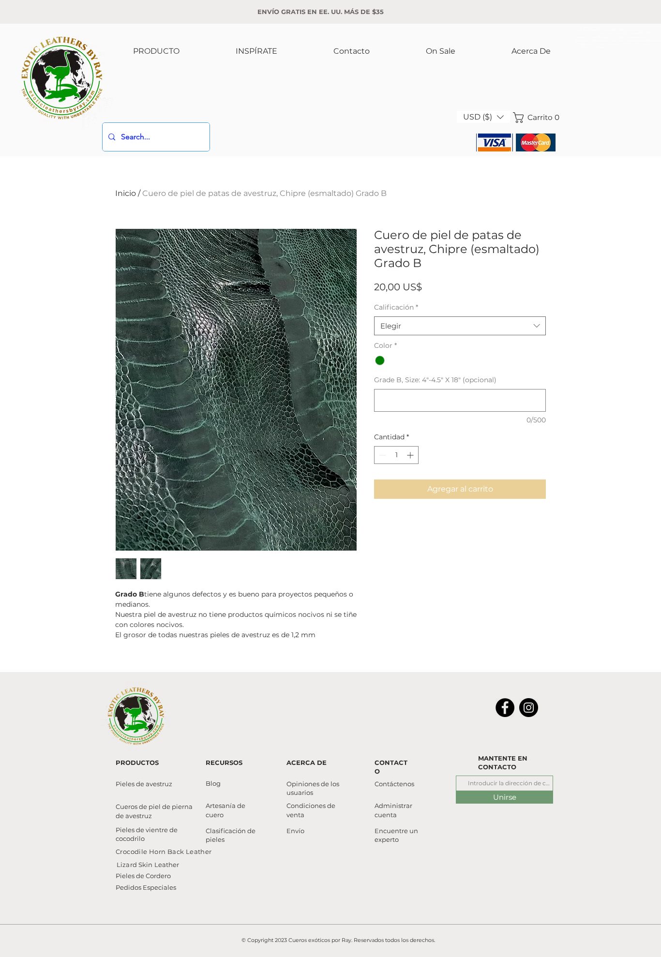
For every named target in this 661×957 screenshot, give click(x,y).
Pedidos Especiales (146, 887)
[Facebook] (505, 707)
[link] (534, 117)
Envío (295, 831)
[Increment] (411, 455)
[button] (483, 117)
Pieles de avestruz (144, 784)
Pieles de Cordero (143, 876)
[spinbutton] (396, 455)
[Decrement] (382, 455)
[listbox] (483, 117)
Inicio (125, 193)
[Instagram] (528, 707)
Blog (213, 783)
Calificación (396, 307)
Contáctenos (394, 784)
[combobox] (460, 325)
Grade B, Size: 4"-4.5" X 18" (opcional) (435, 379)
